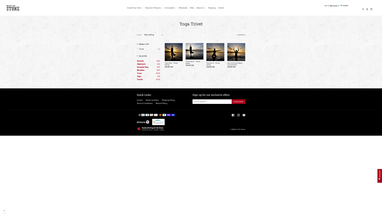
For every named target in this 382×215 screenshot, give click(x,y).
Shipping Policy (168, 100)
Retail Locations (152, 100)
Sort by (139, 35)
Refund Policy (161, 103)
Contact (140, 100)
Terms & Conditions (145, 103)
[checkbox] (149, 49)
